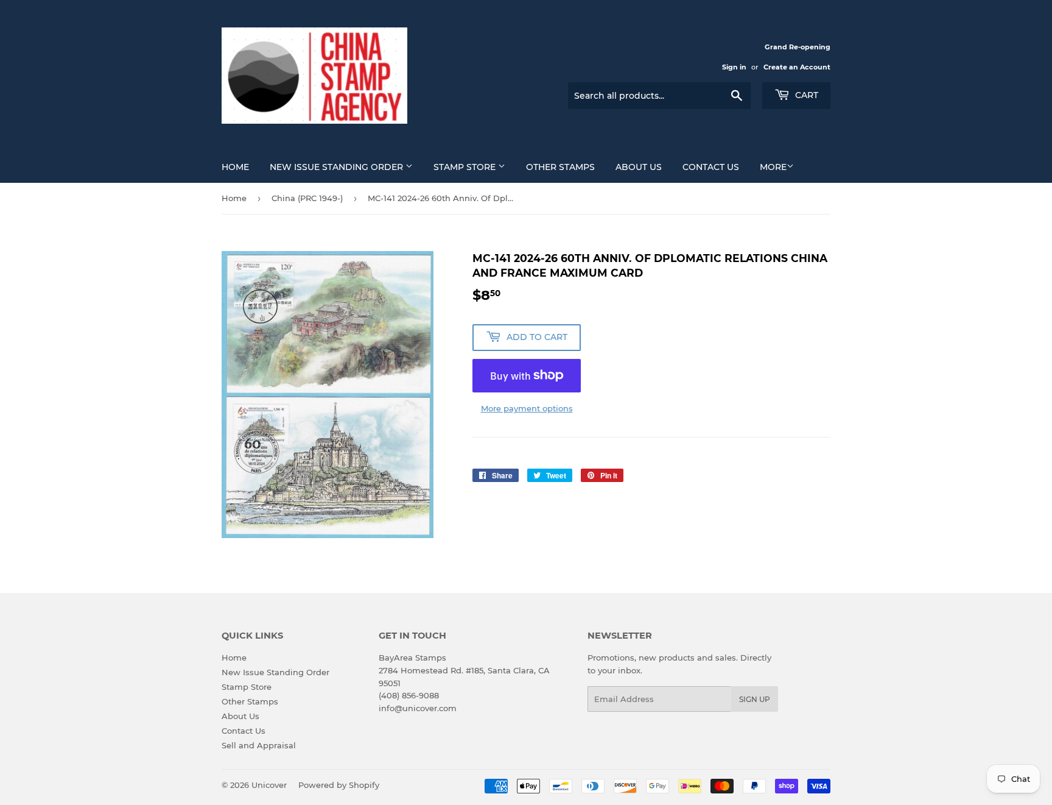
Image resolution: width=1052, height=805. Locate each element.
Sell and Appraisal (259, 745)
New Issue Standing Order (337, 166)
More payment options (527, 408)
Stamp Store (465, 166)
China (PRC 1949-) (307, 198)
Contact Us (710, 166)
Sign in (734, 67)
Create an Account (796, 67)
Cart (805, 95)
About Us (638, 166)
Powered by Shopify (338, 785)
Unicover (269, 785)
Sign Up (754, 699)
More (773, 166)
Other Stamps (560, 166)
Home (235, 166)
